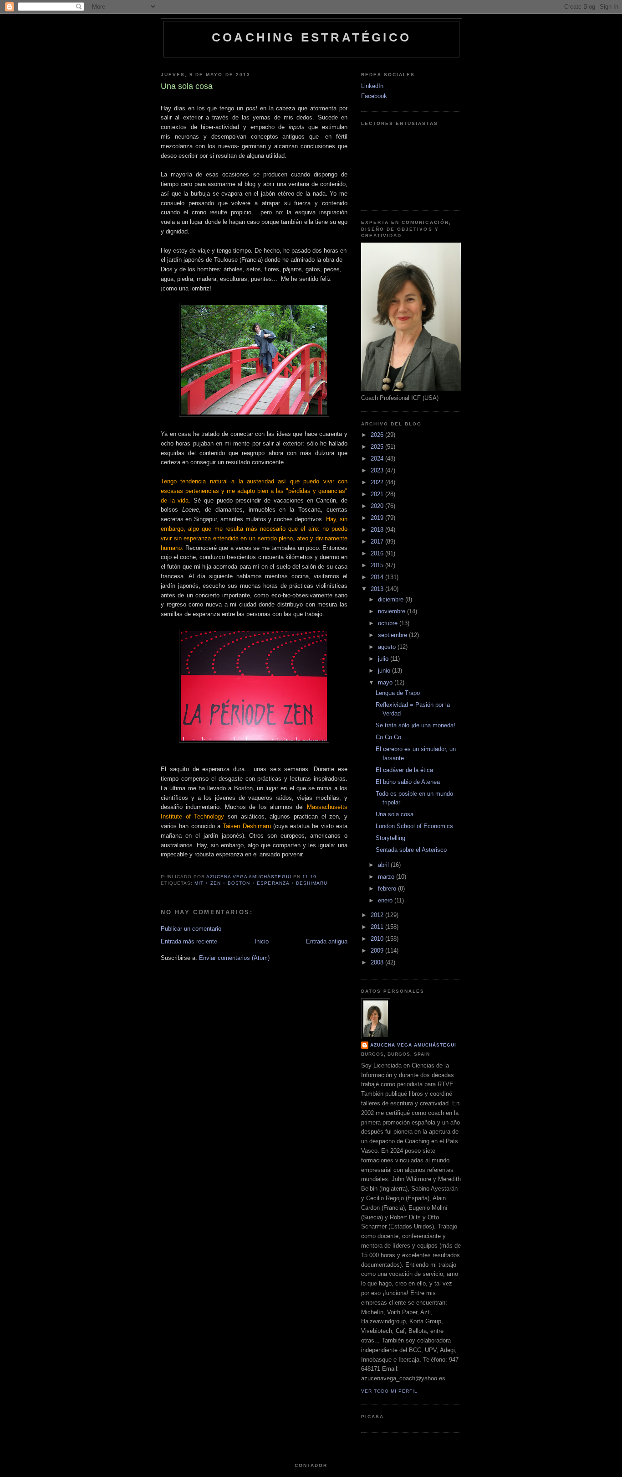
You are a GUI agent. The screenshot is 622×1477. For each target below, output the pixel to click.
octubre (388, 623)
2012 (378, 915)
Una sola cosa (394, 814)
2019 (378, 517)
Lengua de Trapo (398, 692)
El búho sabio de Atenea (408, 781)
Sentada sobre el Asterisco (411, 849)
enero (386, 900)
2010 (378, 938)
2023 (378, 470)
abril (384, 864)
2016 (378, 553)
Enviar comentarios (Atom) (234, 957)
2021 (378, 494)
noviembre (392, 611)
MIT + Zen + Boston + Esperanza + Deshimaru (260, 883)
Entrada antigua (326, 941)
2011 (378, 926)
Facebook (374, 96)
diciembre (391, 599)
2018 (378, 529)
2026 (378, 434)
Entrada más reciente (189, 941)
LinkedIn (372, 86)
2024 (378, 458)
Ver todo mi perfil (389, 1391)
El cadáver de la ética (404, 770)
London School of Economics (414, 826)
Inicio (262, 941)
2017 (378, 541)
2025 (378, 446)
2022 (378, 482)
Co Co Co (388, 737)
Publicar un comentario (191, 928)
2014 (378, 577)
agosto (388, 646)
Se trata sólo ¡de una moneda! (415, 725)
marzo (387, 876)
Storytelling (390, 837)
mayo (386, 682)
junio (385, 670)
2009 (378, 950)
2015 (378, 565)
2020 (378, 506)
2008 (378, 962)
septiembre (393, 635)
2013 (378, 589)
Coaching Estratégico (311, 37)
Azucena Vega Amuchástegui (413, 1044)
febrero (388, 888)
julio (384, 658)
